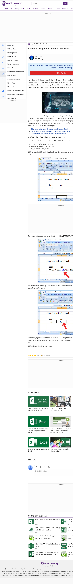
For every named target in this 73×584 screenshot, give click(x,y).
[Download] (3, 79)
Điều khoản (10, 569)
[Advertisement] (13, 113)
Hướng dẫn (22, 569)
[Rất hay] (36, 355)
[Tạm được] (31, 355)
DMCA (51, 569)
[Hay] (34, 355)
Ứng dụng (28, 569)
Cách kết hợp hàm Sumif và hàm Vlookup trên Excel (48, 133)
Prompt (50, 8)
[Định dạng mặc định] (48, 467)
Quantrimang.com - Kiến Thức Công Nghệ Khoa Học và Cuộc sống (13, 3)
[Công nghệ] (3, 68)
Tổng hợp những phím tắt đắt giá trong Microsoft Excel (49, 129)
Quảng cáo (40, 569)
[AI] (3, 45)
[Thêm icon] (36, 467)
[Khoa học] (3, 96)
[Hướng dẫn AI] (3, 57)
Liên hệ (34, 569)
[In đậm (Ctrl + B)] (40, 467)
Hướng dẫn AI (19, 8)
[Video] (3, 85)
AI (11, 8)
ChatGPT (36, 8)
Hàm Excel (43, 44)
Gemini (43, 8)
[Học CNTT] (3, 74)
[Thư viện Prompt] (3, 51)
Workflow (65, 8)
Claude (28, 8)
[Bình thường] (32, 355)
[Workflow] (3, 62)
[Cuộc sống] (3, 91)
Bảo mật (16, 569)
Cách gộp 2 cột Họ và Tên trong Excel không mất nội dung (50, 131)
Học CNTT (34, 44)
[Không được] (29, 355)
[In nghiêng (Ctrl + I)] (44, 467)
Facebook (46, 569)
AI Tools (57, 8)
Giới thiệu (4, 569)
